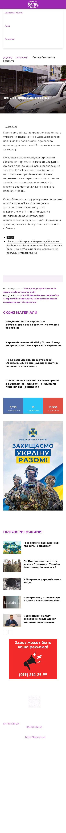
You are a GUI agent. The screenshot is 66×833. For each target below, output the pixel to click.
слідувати (33, 399)
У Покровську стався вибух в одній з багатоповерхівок (42, 599)
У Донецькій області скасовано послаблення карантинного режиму (40, 619)
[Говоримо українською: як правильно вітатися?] (12, 547)
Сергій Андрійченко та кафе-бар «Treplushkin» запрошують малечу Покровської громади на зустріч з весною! (31, 298)
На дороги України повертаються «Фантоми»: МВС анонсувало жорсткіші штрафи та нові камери (32, 363)
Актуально (22, 57)
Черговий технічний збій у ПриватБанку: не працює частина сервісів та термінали (33, 344)
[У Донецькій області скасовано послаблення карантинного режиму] (12, 620)
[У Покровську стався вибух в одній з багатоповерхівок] (12, 602)
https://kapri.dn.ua (35, 737)
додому (7, 57)
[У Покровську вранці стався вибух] (12, 584)
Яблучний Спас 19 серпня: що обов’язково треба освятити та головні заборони (32, 324)
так (13, 399)
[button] (61, 4)
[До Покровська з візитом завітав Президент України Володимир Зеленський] (12, 565)
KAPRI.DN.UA (11, 723)
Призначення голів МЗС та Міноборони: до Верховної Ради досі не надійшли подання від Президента (32, 383)
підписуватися (53, 399)
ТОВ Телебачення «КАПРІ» (19, 762)
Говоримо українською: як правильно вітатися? (41, 544)
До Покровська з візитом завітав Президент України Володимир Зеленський (42, 564)
